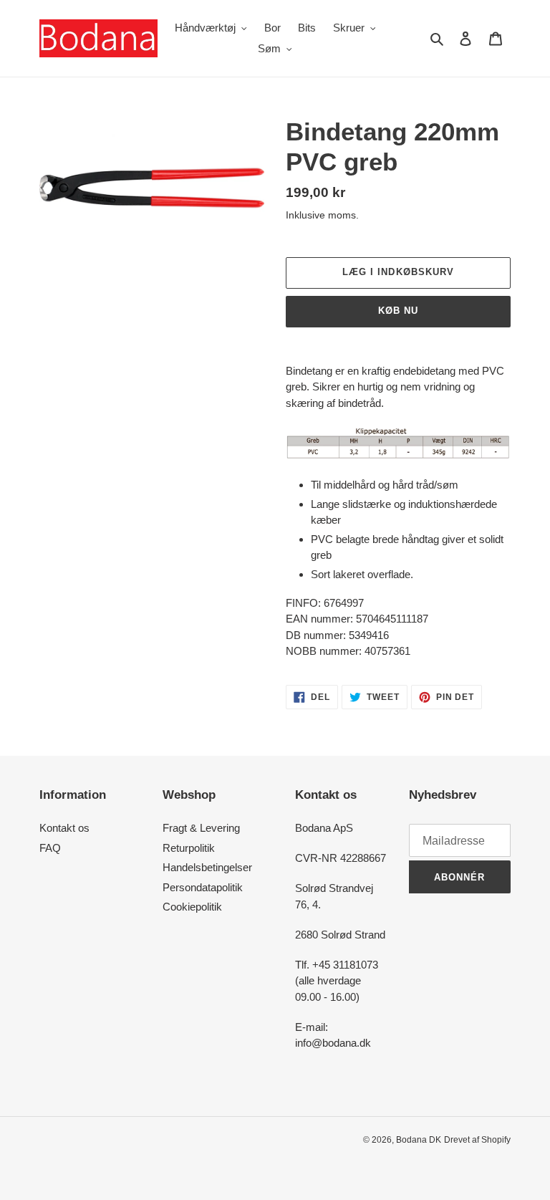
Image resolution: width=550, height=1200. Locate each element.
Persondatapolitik (203, 887)
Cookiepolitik (192, 907)
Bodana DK (418, 1140)
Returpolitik (189, 848)
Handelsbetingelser (207, 867)
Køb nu (398, 310)
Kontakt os (64, 828)
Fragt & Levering (201, 828)
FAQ (50, 848)
